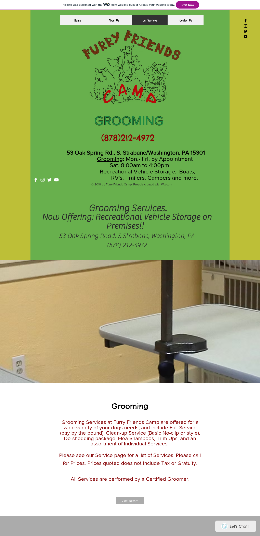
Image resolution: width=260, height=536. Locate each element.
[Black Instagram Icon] (245, 26)
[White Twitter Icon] (49, 180)
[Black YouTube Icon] (245, 36)
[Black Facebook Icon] (245, 20)
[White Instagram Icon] (42, 180)
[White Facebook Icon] (35, 180)
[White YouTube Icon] (56, 180)
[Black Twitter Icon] (245, 31)
